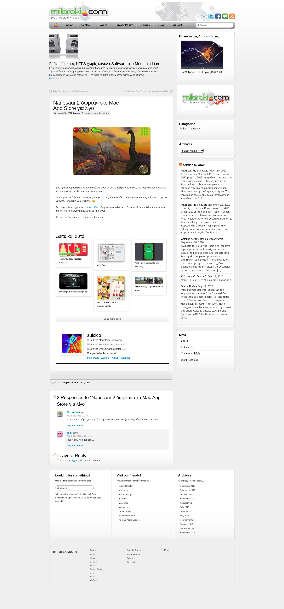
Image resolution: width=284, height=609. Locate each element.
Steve (161, 25)
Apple (77, 113)
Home (55, 25)
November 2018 (187, 490)
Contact (85, 25)
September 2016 (188, 532)
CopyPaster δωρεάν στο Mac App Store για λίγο (146, 91)
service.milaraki (194, 165)
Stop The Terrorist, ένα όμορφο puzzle (107, 304)
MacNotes (123, 503)
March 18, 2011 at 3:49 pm (79, 416)
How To (103, 25)
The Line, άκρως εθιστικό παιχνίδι (70, 261)
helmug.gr (123, 490)
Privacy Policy (124, 25)
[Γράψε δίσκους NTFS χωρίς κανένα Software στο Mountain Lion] (63, 60)
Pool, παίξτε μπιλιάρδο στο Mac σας (146, 265)
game (87, 382)
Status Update (189, 286)
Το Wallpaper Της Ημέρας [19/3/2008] (202, 72)
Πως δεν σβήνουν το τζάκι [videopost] (70, 91)
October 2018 (186, 494)
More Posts (93, 357)
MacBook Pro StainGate (194, 170)
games (95, 113)
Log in (184, 340)
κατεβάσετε (94, 207)
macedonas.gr (125, 494)
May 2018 (184, 515)
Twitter (114, 357)
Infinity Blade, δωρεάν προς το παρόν (148, 288)
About (69, 25)
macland (123, 499)
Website (105, 357)
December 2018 (187, 486)
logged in (76, 460)
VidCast (177, 25)
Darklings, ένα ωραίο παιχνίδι (73, 292)
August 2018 (186, 503)
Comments (190, 353)
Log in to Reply (75, 425)
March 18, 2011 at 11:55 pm (79, 436)
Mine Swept (102, 265)
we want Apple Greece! (129, 520)
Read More (55, 78)
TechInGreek (125, 511)
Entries (188, 347)
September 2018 (188, 499)
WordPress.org (189, 359)
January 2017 (186, 524)
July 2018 (184, 507)
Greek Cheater (126, 486)
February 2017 (187, 520)
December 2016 (187, 528)
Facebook (125, 357)
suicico (94, 335)
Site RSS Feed (133, 554)
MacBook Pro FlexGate (194, 204)
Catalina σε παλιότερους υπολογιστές (202, 238)
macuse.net (124, 507)
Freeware (86, 113)
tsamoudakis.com (127, 515)
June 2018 (185, 511)
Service (145, 25)
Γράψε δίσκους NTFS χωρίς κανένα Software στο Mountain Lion (104, 64)
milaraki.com (65, 551)
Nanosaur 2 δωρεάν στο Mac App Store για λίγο (86, 105)
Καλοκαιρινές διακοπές (194, 276)
